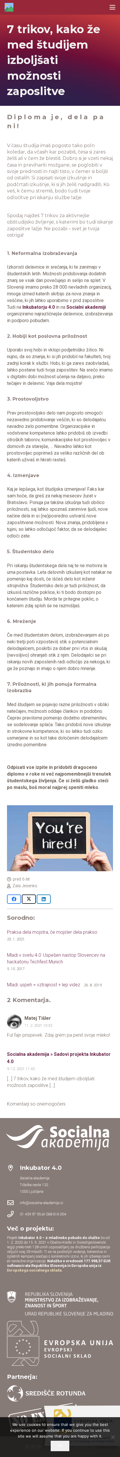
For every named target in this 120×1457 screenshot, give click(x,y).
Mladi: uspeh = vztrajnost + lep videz (43, 985)
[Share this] (14, 899)
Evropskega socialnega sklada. (35, 1270)
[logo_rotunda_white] (46, 1393)
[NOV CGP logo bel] (60, 1138)
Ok (60, 1445)
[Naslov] (9, 7)
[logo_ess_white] (60, 1343)
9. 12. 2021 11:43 (21, 1069)
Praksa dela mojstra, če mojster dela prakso (52, 932)
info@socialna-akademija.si (41, 1203)
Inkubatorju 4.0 (38, 307)
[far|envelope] (13, 1202)
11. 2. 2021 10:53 (38, 1025)
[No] (113, 1437)
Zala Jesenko (25, 885)
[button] (112, 7)
